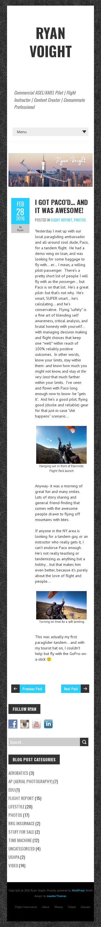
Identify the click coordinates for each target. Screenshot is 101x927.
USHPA (13, 857)
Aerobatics (18, 773)
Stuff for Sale (21, 832)
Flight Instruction (26, 907)
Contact (85, 907)
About (45, 907)
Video (13, 865)
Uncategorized (21, 848)
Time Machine (20, 840)
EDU (11, 790)
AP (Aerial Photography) (30, 781)
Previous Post (32, 688)
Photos (80, 220)
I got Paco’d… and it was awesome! (61, 206)
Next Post (71, 688)
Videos (72, 907)
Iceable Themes (56, 896)
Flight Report (61, 220)
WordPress (78, 890)
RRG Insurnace (21, 823)
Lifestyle (16, 806)
